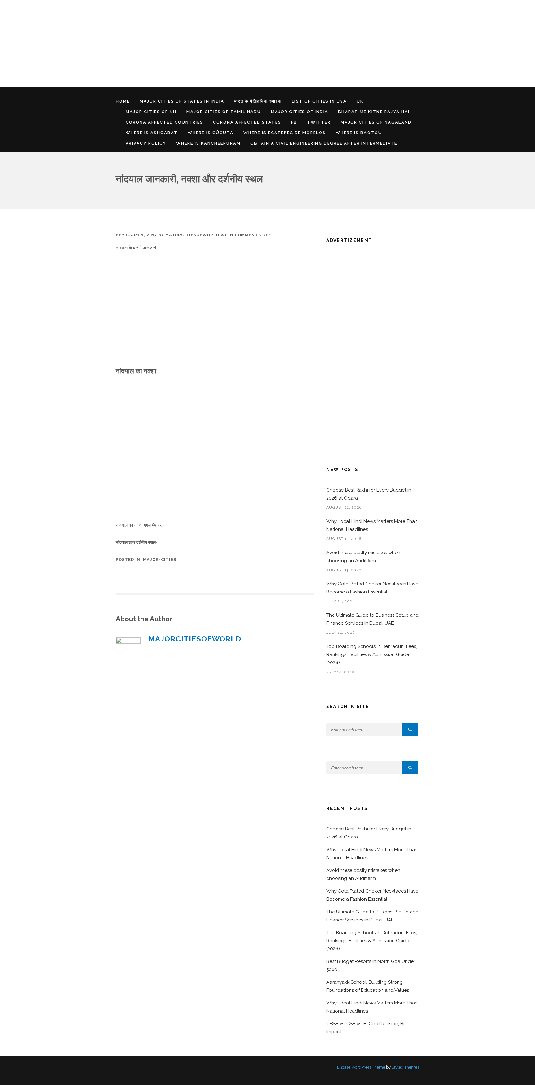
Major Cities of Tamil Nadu (223, 111)
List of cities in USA (319, 101)
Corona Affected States (247, 122)
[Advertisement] (186, 43)
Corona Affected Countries (164, 122)
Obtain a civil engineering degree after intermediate (323, 143)
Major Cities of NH (151, 111)
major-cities (159, 559)
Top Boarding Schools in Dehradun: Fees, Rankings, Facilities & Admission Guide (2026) (371, 654)
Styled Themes (405, 1067)
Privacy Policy (146, 143)
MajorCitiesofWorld (192, 235)
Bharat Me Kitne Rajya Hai (374, 111)
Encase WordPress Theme (361, 1067)
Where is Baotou (359, 132)
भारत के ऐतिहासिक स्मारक (258, 101)
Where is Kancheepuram (208, 143)
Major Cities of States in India (182, 101)
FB (294, 122)
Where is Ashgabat (152, 132)
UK (360, 101)
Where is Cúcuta (210, 132)
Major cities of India (299, 111)
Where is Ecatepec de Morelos (284, 132)
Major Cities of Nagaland (376, 122)
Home (123, 101)
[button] (410, 729)
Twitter (319, 122)
